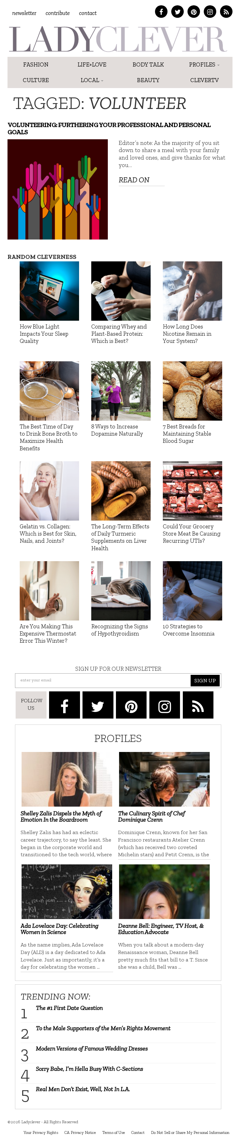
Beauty (148, 80)
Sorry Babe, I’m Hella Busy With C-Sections (89, 1068)
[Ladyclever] (117, 39)
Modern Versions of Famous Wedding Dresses (92, 1048)
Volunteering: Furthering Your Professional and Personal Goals (109, 128)
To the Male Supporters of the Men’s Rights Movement (103, 1028)
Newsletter (24, 13)
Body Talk (148, 64)
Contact (88, 13)
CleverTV (204, 80)
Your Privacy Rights (40, 1132)
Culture (36, 80)
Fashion (35, 64)
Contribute (58, 13)
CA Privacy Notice (80, 1132)
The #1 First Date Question (69, 1007)
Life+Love (92, 64)
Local (90, 80)
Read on (134, 179)
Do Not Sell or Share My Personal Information (190, 1132)
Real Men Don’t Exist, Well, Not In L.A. (83, 1089)
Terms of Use (113, 1132)
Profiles (203, 64)
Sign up (205, 680)
